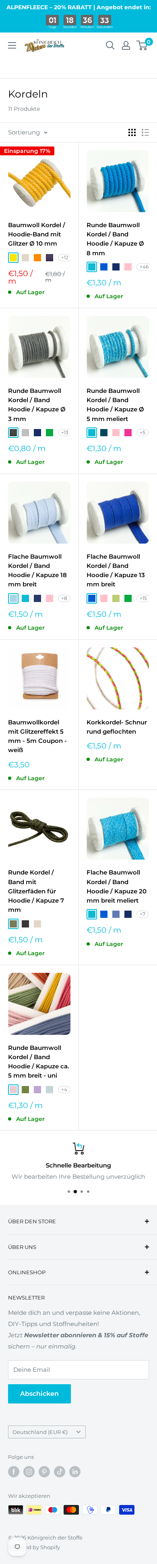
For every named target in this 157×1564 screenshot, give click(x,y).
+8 (64, 598)
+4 (64, 1089)
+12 (64, 257)
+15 (143, 598)
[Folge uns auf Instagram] (29, 1471)
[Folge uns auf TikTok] (59, 1471)
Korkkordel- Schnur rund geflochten (117, 726)
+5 (142, 432)
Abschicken (39, 1393)
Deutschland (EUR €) (40, 1432)
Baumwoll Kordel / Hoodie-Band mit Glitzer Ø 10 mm (36, 234)
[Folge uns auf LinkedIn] (75, 1471)
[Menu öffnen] (12, 45)
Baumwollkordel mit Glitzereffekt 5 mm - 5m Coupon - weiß (37, 736)
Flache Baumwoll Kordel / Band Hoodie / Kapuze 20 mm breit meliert (117, 886)
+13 (64, 432)
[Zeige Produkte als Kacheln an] (132, 132)
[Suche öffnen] (110, 45)
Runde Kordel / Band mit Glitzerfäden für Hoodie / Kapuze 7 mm (36, 890)
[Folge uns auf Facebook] (13, 1471)
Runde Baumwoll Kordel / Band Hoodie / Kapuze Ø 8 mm (115, 239)
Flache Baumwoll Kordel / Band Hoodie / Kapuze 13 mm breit (116, 570)
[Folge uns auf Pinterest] (44, 1471)
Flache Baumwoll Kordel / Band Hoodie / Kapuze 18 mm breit (37, 570)
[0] (142, 45)
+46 (144, 267)
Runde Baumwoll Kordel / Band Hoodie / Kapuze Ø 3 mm (37, 405)
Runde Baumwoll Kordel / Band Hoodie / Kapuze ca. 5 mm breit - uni (38, 1062)
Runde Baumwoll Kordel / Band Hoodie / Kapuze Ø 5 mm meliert (115, 405)
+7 (142, 914)
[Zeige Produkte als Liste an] (145, 132)
